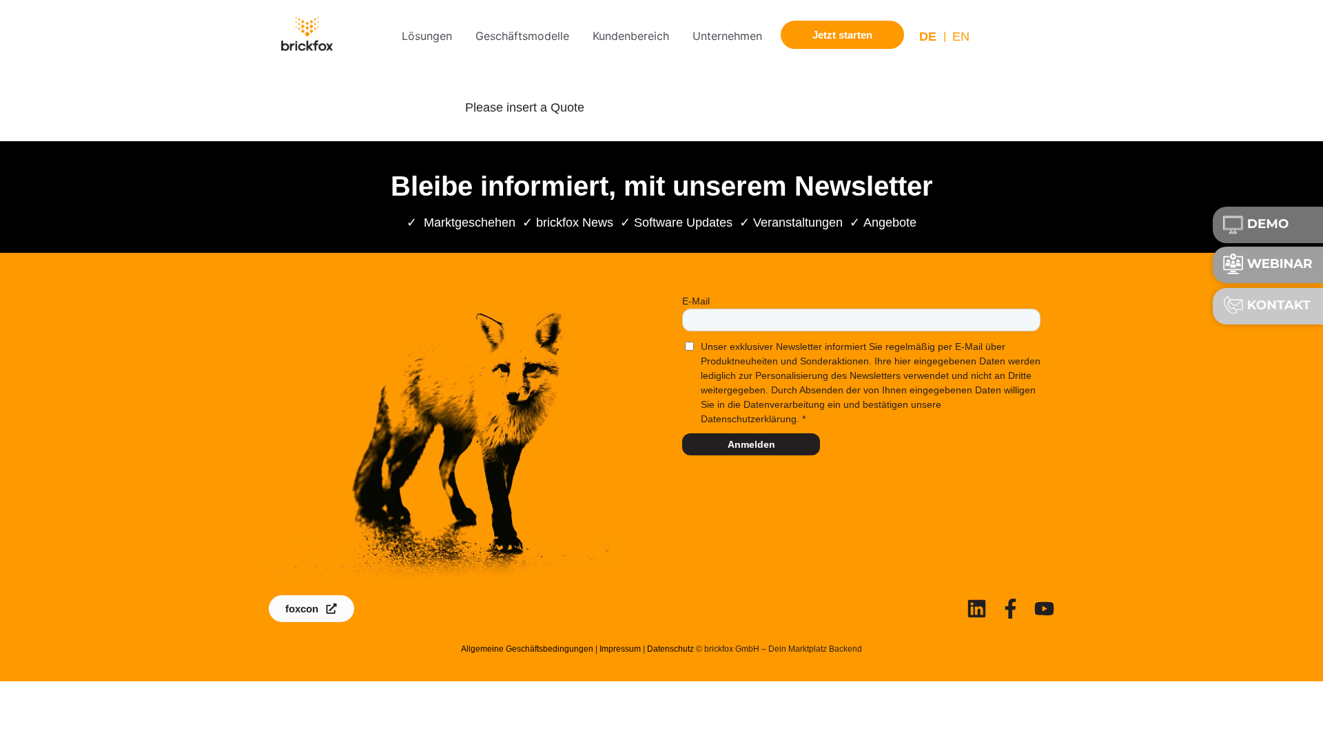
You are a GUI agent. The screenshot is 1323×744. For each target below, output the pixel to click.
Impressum (620, 649)
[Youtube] (1044, 609)
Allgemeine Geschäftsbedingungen (527, 649)
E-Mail (696, 301)
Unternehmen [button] (727, 36)
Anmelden (751, 444)
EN (961, 36)
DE (927, 36)
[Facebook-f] (1011, 609)
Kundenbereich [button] (631, 36)
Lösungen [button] (427, 36)
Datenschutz (670, 649)
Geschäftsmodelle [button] (522, 36)
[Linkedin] (977, 609)
